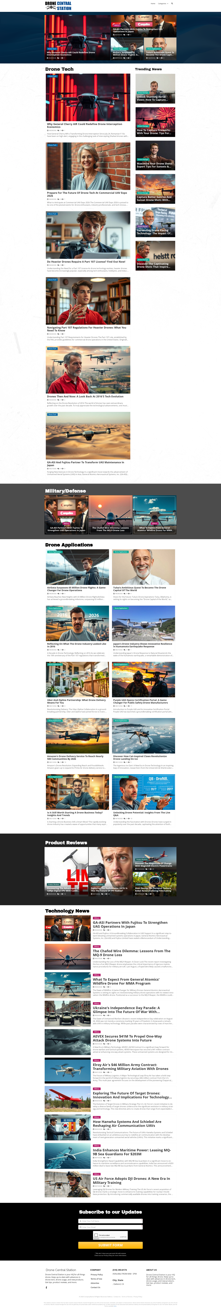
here (115, 1306)
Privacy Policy (108, 1255)
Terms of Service (127, 1297)
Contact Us (117, 1297)
